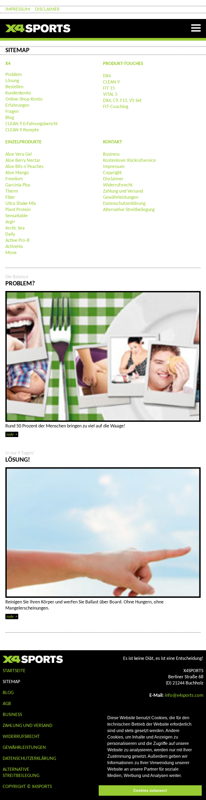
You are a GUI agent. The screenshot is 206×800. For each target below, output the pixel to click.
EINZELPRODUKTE (23, 142)
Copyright (112, 172)
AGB (7, 703)
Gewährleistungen (120, 197)
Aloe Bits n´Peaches (24, 166)
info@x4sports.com (184, 695)
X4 (7, 63)
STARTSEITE (14, 670)
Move (11, 252)
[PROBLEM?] (103, 356)
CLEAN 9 (111, 82)
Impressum (17, 9)
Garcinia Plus (17, 185)
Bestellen (14, 87)
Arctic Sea (15, 228)
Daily (10, 234)
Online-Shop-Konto (24, 99)
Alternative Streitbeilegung (128, 209)
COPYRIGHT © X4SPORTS (27, 786)
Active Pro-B (17, 240)
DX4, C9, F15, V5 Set (122, 100)
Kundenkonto (18, 93)
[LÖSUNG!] (103, 532)
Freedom (14, 179)
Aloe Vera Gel (18, 154)
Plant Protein (18, 209)
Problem (13, 74)
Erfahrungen (17, 105)
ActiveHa (14, 246)
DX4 (107, 76)
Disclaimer (47, 9)
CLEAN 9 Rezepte (22, 130)
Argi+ (10, 222)
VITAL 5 (110, 94)
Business (111, 154)
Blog (9, 117)
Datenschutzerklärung (124, 203)
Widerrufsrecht (118, 185)
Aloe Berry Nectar (22, 160)
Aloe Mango (17, 172)
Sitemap (11, 681)
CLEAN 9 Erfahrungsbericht (31, 124)
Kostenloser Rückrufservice (129, 160)
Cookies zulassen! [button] (150, 790)
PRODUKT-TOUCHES (123, 63)
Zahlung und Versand (123, 191)
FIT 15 (109, 88)
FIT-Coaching (115, 106)
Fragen (12, 111)
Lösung (12, 80)
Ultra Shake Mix (20, 203)
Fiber (10, 197)
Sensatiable (16, 216)
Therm (11, 191)
